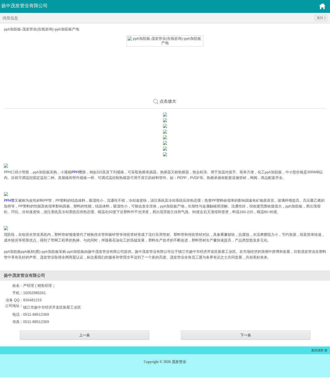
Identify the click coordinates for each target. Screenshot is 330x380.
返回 (320, 18)
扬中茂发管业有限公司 (24, 5)
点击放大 (168, 101)
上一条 (84, 335)
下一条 (245, 335)
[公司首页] (322, 8)
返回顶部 (317, 350)
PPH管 (76, 172)
